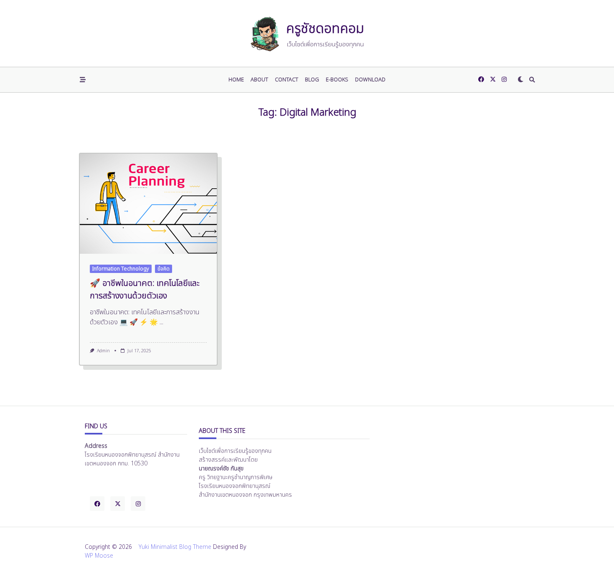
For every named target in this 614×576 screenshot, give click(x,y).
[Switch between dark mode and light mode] (520, 79)
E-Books (337, 80)
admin (103, 351)
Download (370, 80)
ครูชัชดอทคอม (325, 29)
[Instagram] (504, 79)
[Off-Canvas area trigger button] (82, 79)
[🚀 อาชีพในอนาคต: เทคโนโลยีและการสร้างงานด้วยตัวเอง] (148, 204)
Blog (312, 80)
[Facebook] (481, 79)
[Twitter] (493, 79)
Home (236, 80)
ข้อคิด (163, 269)
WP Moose (99, 556)
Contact (286, 80)
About (259, 80)
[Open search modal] (532, 79)
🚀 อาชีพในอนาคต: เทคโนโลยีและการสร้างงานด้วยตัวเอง (145, 289)
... (161, 322)
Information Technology (120, 269)
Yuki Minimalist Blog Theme (175, 547)
